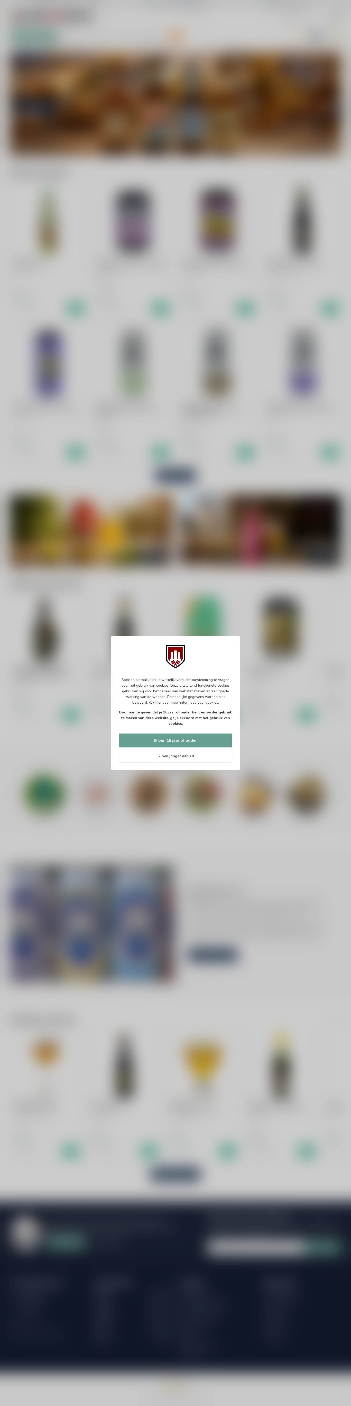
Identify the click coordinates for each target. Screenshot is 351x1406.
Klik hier (155, 702)
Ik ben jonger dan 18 (176, 756)
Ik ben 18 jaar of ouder (175, 740)
